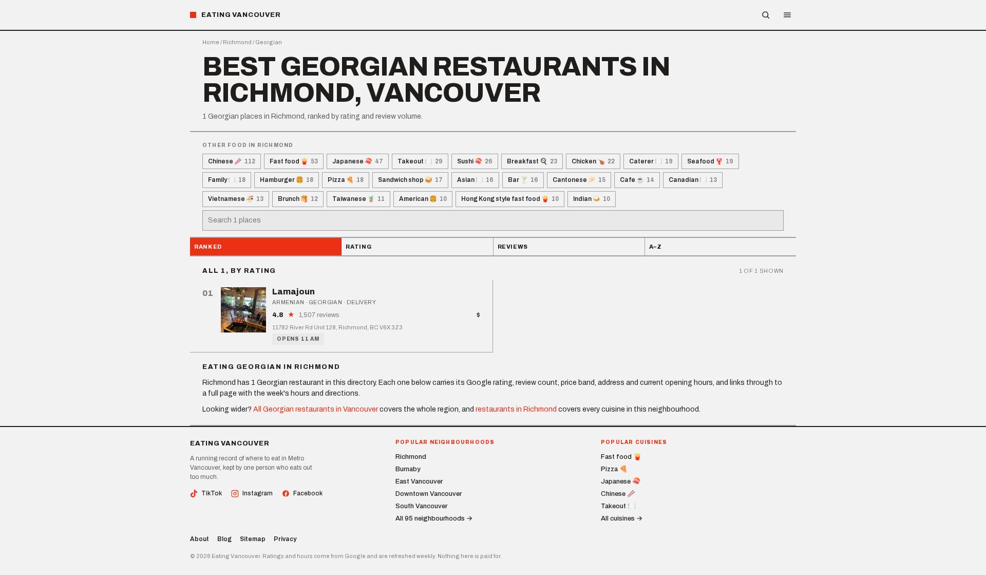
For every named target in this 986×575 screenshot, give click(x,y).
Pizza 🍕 (346, 179)
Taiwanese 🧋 (358, 198)
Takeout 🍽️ (420, 161)
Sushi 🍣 (474, 161)
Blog (224, 539)
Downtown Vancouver (428, 493)
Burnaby (408, 469)
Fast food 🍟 (294, 161)
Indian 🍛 (591, 198)
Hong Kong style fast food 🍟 (510, 198)
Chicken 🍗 (593, 161)
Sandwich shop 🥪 (410, 179)
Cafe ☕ (637, 179)
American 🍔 (423, 198)
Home (210, 42)
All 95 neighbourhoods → (433, 518)
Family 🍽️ (226, 179)
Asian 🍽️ (475, 179)
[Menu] (787, 15)
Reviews (513, 247)
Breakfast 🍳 (532, 161)
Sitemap (253, 539)
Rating (358, 247)
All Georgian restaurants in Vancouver (315, 409)
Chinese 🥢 (231, 161)
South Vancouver (421, 506)
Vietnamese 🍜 (235, 198)
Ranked (208, 247)
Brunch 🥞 (298, 198)
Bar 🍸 (523, 179)
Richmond (237, 42)
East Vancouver (419, 481)
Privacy (285, 539)
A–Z (655, 247)
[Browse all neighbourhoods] (765, 15)
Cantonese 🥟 (579, 179)
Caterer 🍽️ (651, 161)
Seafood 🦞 (710, 161)
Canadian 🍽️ (693, 179)
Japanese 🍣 (357, 161)
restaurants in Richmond (516, 409)
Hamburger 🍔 (286, 179)
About (199, 539)
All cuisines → (621, 518)
